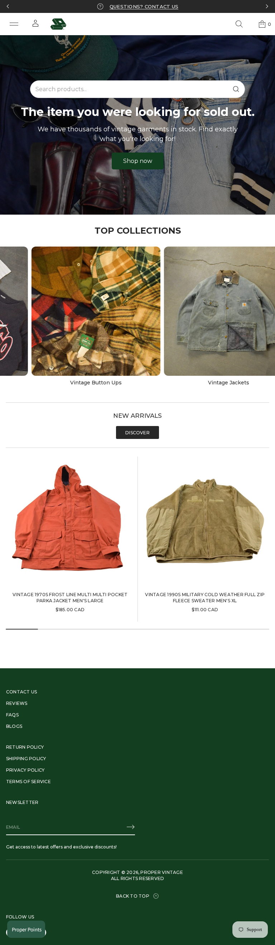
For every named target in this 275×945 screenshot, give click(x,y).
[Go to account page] (35, 26)
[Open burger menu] (14, 24)
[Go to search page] (239, 24)
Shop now (137, 161)
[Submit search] (236, 89)
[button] (239, 24)
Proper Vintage (161, 872)
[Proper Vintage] (58, 24)
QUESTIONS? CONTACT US (144, 6)
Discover (137, 432)
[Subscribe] (130, 827)
